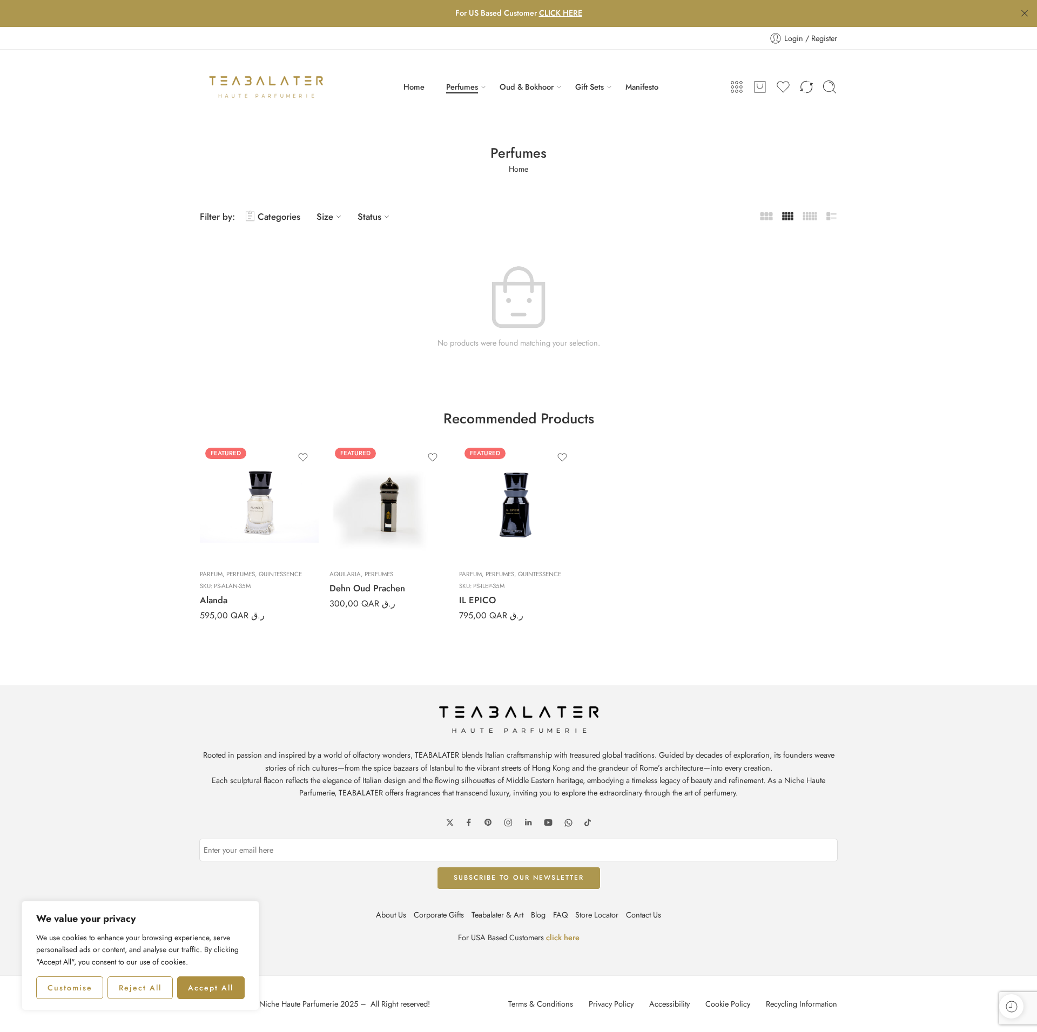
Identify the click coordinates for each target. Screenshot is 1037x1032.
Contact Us (643, 914)
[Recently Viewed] (1011, 1006)
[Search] (829, 87)
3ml (359, 512)
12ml (359, 545)
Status (369, 216)
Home (414, 86)
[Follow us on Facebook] (468, 822)
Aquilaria (345, 574)
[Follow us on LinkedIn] (528, 822)
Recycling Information (801, 1003)
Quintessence (280, 574)
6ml (359, 529)
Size (325, 216)
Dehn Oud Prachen (367, 588)
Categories (279, 216)
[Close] (1024, 13)
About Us (391, 914)
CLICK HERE (560, 12)
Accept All (210, 987)
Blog (538, 914)
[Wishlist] (303, 457)
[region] (140, 955)
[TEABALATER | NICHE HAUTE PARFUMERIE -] (266, 87)
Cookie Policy (727, 1003)
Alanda (213, 599)
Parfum (211, 574)
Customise (70, 987)
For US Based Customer (518, 12)
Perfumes (462, 86)
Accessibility (669, 1003)
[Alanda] (259, 501)
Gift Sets (589, 86)
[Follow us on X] (450, 822)
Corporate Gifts (439, 914)
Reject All (140, 987)
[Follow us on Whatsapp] (568, 822)
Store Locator (596, 914)
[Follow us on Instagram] (508, 822)
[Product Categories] (736, 87)
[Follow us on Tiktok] (587, 822)
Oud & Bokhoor (527, 86)
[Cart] (759, 87)
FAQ (560, 914)
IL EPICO (477, 599)
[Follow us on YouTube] (548, 822)
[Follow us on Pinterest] (488, 822)
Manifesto (641, 86)
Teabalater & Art (497, 914)
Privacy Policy (611, 1003)
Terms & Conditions (540, 1003)
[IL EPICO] (518, 501)
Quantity (342, 498)
